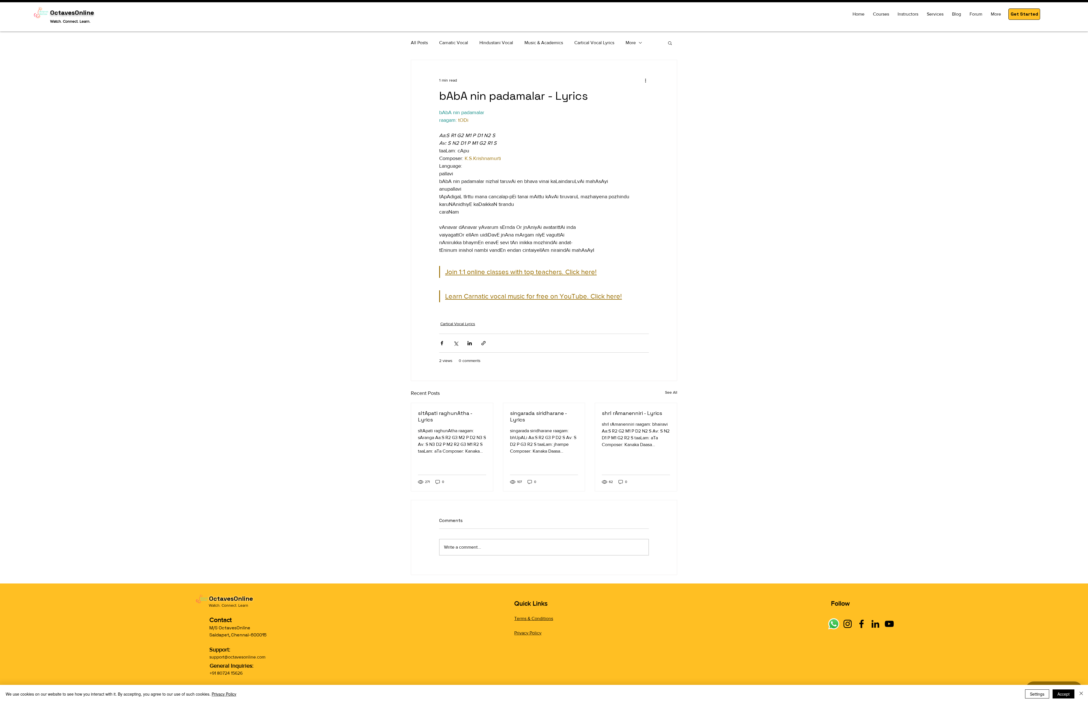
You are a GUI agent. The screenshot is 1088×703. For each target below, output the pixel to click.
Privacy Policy (527, 632)
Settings (1037, 694)
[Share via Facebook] (442, 343)
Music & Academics (543, 42)
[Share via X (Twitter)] (455, 343)
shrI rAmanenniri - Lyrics (632, 413)
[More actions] (645, 80)
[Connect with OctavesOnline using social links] (833, 623)
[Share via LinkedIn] (469, 343)
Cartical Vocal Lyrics (594, 42)
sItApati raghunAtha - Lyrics (445, 416)
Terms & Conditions (533, 618)
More (631, 42)
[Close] (1081, 693)
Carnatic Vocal (453, 42)
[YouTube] (889, 623)
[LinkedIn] (875, 623)
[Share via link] (483, 343)
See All (671, 392)
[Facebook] (861, 623)
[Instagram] (847, 623)
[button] (1024, 14)
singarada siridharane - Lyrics (538, 416)
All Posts (419, 42)
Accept (1063, 694)
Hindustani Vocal (496, 42)
